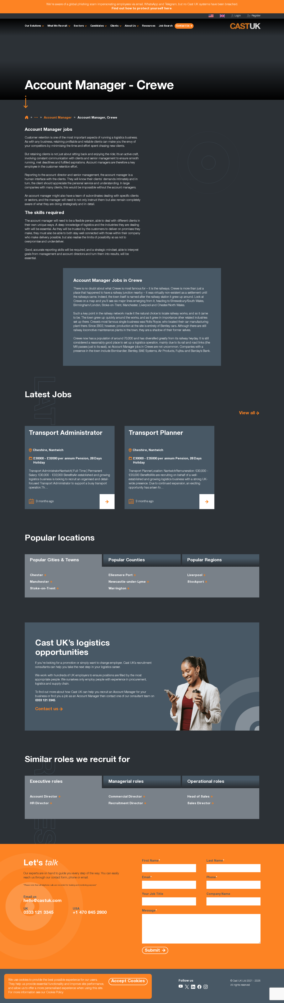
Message (149, 910)
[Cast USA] (211, 15)
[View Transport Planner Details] (206, 501)
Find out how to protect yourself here (142, 8)
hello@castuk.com (42, 901)
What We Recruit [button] (57, 26)
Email (147, 877)
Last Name (215, 861)
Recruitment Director (126, 803)
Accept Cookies (128, 981)
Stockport (195, 582)
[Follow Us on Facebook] (199, 987)
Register (256, 16)
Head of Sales (198, 796)
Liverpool (194, 575)
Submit (153, 950)
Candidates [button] (97, 26)
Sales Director (199, 803)
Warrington (117, 588)
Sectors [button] (79, 26)
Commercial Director (125, 796)
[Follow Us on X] (187, 987)
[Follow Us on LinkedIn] (193, 987)
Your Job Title (152, 894)
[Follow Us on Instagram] (206, 987)
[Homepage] (222, 15)
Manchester (39, 582)
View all (247, 413)
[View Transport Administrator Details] (107, 501)
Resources (148, 26)
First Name (151, 861)
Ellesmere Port (121, 575)
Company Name (218, 894)
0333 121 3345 (38, 913)
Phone (211, 877)
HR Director (39, 803)
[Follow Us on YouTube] (181, 987)
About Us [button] (130, 26)
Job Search (166, 26)
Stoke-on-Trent (43, 588)
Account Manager (58, 117)
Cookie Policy (54, 992)
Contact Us (182, 26)
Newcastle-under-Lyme (127, 582)
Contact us (46, 709)
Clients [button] (114, 26)
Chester (36, 575)
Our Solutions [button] (33, 26)
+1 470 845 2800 (90, 913)
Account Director (43, 796)
